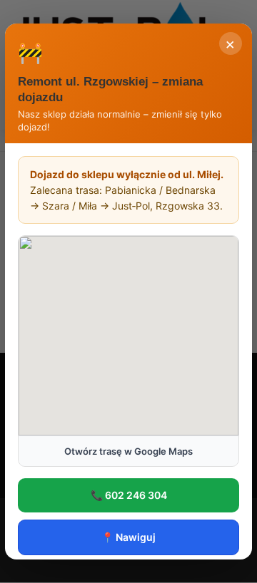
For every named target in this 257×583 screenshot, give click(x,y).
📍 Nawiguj (128, 537)
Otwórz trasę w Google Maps (128, 451)
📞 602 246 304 (129, 495)
